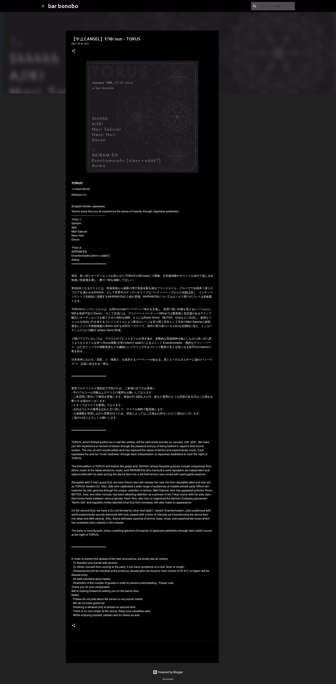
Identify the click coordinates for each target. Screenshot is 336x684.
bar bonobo (63, 6)
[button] (73, 51)
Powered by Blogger (170, 672)
